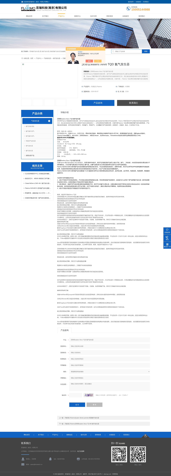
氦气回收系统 (30, 126)
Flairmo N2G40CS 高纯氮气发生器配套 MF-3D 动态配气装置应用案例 (38, 188)
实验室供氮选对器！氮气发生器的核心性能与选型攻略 (38, 198)
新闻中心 (77, 16)
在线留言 (138, 2)
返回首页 (131, 2)
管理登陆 (115, 474)
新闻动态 (69, 435)
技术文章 (93, 16)
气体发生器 (47, 58)
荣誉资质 (109, 16)
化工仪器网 (80, 451)
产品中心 (61, 16)
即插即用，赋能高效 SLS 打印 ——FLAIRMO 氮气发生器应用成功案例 (38, 193)
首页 (32, 58)
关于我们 (45, 16)
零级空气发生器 (31, 141)
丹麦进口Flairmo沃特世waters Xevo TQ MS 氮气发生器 (82, 424)
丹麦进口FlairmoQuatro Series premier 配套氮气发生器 (82, 418)
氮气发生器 (56, 58)
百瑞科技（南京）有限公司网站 (38, 2)
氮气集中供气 (30, 131)
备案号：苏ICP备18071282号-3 (92, 474)
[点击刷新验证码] (89, 395)
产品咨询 (98, 103)
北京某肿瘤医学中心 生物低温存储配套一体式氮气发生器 (38, 173)
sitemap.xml (107, 474)
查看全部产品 (30, 155)
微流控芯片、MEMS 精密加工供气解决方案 (38, 178)
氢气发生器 (29, 146)
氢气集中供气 (30, 136)
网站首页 (29, 16)
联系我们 (146, 2)
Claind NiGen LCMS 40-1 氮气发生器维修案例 (38, 183)
